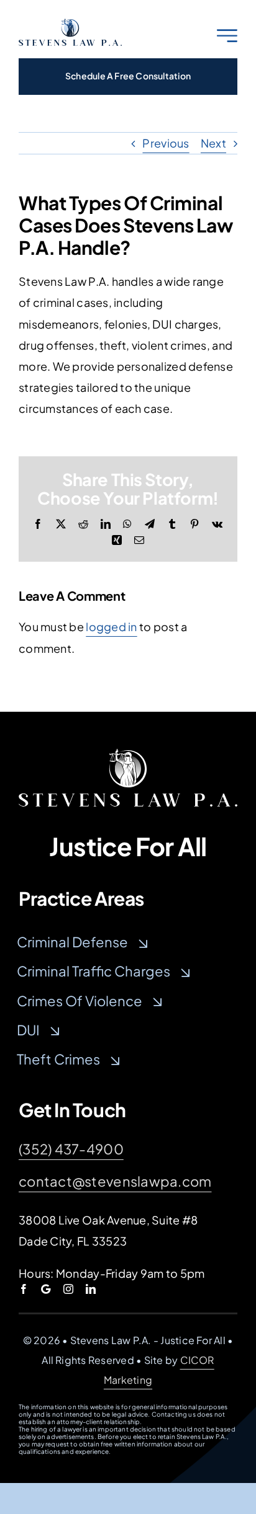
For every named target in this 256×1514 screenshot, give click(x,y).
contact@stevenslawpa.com (115, 1181)
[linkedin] (91, 1289)
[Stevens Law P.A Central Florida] (128, 754)
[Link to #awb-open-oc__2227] (227, 35)
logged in (111, 626)
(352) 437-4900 (71, 1149)
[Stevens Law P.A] (70, 24)
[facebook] (24, 1289)
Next (213, 143)
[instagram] (68, 1289)
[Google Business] (45, 1289)
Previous (165, 143)
